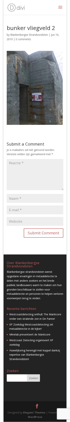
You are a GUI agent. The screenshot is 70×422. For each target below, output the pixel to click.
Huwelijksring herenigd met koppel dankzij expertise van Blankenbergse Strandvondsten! (34, 355)
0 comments (23, 39)
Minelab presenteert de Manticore (29, 334)
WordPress (35, 417)
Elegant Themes (34, 412)
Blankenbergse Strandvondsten (29, 34)
